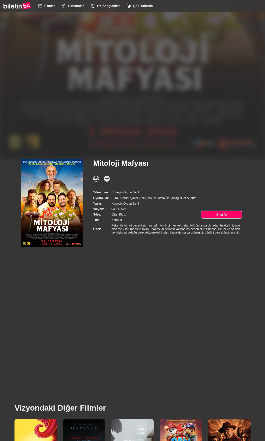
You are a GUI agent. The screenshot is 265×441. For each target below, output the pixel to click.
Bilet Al (221, 214)
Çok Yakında (139, 6)
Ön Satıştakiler (105, 6)
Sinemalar (72, 6)
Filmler (46, 6)
